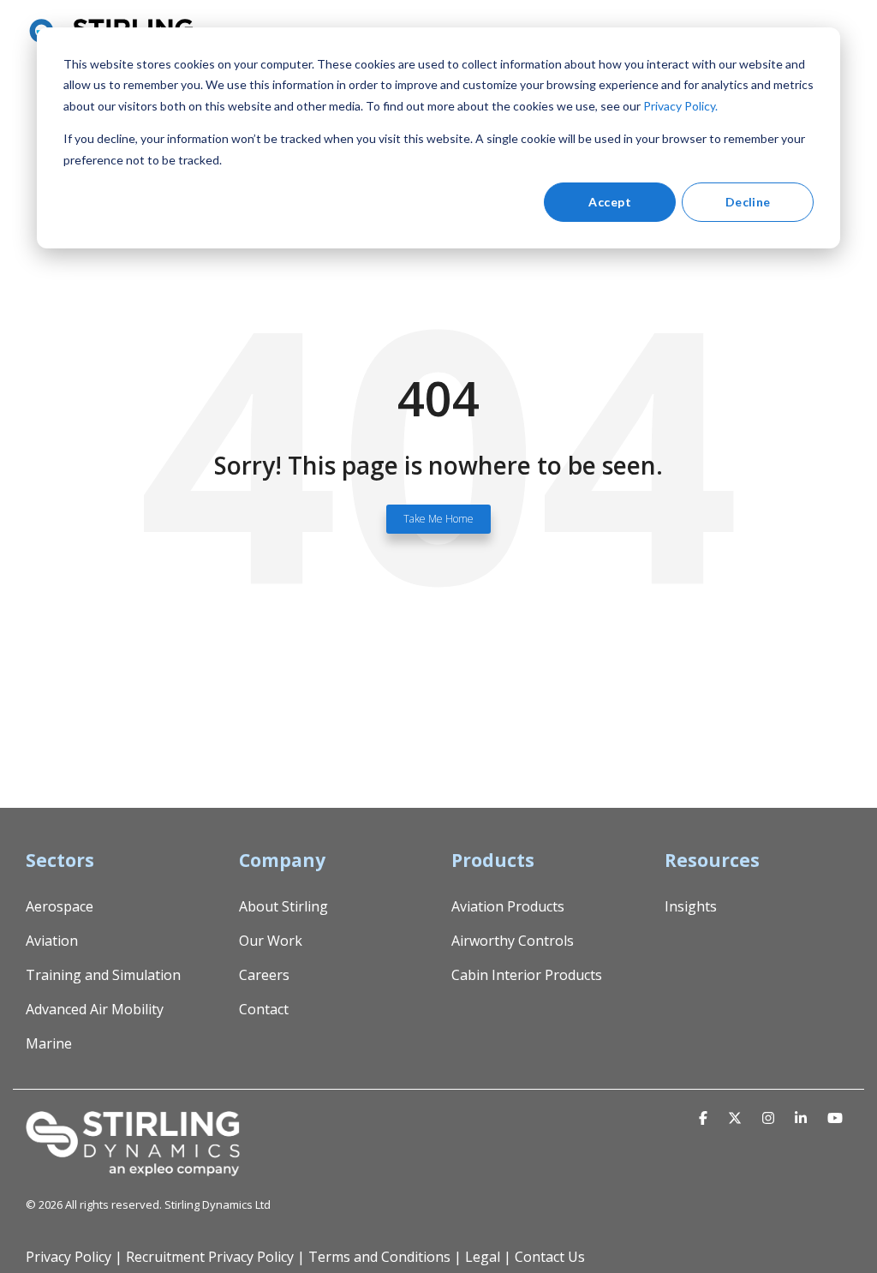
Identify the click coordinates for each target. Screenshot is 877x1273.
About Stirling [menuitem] (283, 906)
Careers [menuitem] (264, 974)
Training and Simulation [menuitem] (103, 974)
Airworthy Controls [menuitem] (512, 940)
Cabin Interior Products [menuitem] (526, 974)
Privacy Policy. (680, 106)
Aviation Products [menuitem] (507, 906)
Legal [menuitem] (482, 1256)
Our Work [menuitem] (270, 940)
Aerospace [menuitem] (59, 906)
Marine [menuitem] (49, 1043)
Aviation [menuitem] (52, 940)
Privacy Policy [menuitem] (68, 1256)
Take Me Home (438, 518)
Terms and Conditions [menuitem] (379, 1256)
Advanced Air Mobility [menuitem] (95, 1009)
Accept (609, 201)
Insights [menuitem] (691, 906)
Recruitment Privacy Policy (210, 1256)
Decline (748, 201)
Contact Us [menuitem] (550, 1256)
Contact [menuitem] (264, 1009)
